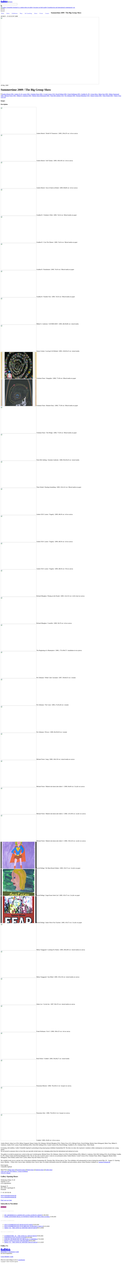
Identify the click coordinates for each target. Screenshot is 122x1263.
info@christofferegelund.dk (8, 1195)
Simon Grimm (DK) (96, 95)
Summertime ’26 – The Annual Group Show (20, 1236)
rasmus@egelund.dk (104, 1162)
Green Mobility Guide (7, 1256)
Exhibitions (15, 13)
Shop (21, 13)
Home (2, 13)
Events (41, 13)
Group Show (94, 94)
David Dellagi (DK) (61, 94)
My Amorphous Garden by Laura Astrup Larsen (23, 1215)
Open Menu (3, 10)
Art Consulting (28, 13)
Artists (7, 13)
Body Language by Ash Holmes (16, 1240)
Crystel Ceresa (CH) (49, 94)
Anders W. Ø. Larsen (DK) (22, 94)
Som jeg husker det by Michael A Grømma (20, 1239)
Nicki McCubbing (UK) (57, 95)
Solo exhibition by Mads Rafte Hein (18, 1224)
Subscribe (3, 1207)
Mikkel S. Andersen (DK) (24, 95)
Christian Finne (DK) (37, 94)
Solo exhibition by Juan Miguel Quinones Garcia (23, 1226)
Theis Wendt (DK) (108, 95)
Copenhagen (21, 1260)
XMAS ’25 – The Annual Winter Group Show (20, 1242)
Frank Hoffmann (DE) (74, 94)
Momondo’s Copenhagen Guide (10, 1252)
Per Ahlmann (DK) (70, 95)
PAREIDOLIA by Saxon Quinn (15, 1237)
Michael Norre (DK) (10, 95)
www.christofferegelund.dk (8, 1197)
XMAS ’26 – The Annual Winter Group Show (20, 1228)
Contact (47, 13)
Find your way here (6, 1200)
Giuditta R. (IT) (85, 94)
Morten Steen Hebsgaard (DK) (41, 95)
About (35, 13)
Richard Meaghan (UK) (83, 95)
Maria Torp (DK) (103, 94)
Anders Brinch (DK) (8, 94)
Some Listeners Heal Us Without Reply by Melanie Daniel (27, 1216)
